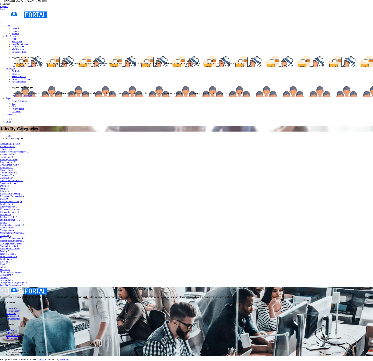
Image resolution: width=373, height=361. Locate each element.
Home (9, 136)
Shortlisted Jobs (13, 316)
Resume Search (13, 311)
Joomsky (42, 359)
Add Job (10, 333)
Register (4, 6)
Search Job (11, 313)
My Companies (13, 338)
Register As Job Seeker (22, 66)
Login (3, 9)
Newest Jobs (11, 308)
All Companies (13, 318)
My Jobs (10, 330)
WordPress (65, 359)
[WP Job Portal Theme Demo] (23, 15)
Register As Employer (22, 95)
